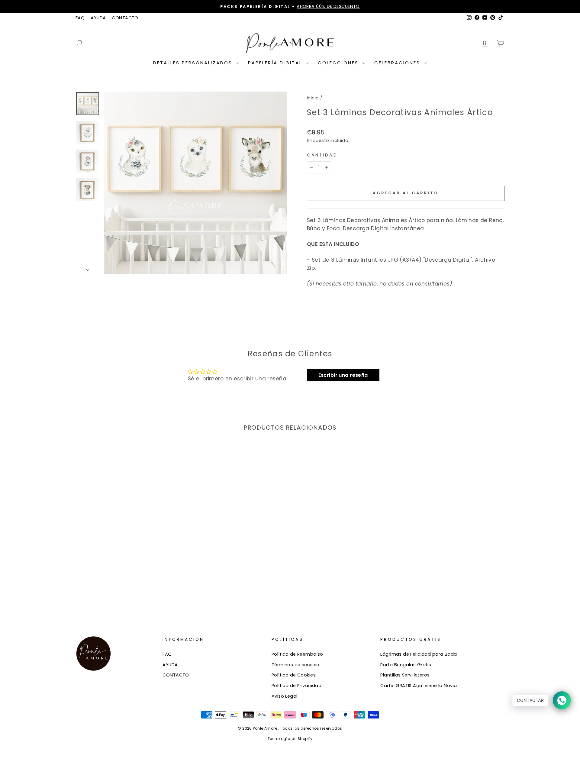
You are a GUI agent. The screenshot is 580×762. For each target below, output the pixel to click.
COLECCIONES (339, 63)
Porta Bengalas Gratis (405, 665)
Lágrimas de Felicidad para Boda (418, 654)
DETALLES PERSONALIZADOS (193, 63)
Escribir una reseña (343, 375)
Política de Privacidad (296, 686)
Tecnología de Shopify (290, 738)
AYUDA (98, 18)
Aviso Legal (285, 696)
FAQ (80, 18)
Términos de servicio (296, 665)
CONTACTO (125, 18)
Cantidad (322, 155)
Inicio (313, 98)
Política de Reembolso (297, 654)
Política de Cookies (294, 675)
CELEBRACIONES (398, 63)
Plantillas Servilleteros (405, 675)
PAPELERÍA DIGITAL (276, 63)
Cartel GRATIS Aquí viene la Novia (418, 686)
